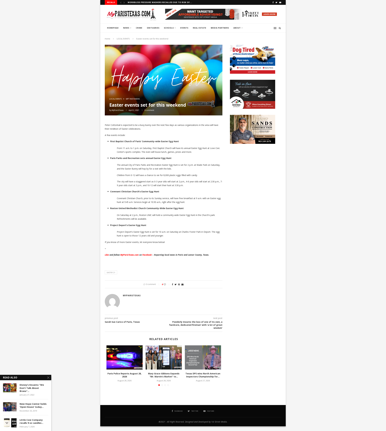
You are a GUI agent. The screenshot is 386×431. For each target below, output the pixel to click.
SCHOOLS (169, 28)
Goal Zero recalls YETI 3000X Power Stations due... (158, 2)
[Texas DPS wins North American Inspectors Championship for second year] (203, 357)
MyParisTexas (117, 110)
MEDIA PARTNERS (220, 28)
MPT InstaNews (133, 99)
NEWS (126, 28)
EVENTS (184, 28)
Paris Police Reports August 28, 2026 (124, 375)
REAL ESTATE (199, 28)
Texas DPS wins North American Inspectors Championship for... (202, 375)
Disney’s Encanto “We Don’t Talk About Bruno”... (32, 387)
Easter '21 (111, 272)
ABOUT (237, 28)
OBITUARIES (153, 28)
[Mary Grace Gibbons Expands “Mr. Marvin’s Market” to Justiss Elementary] (164, 357)
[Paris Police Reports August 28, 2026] (124, 357)
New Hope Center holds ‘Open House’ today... (33, 405)
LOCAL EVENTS (123, 38)
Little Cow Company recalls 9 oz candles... (31, 421)
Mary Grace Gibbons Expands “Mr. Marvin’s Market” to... (163, 375)
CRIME (139, 28)
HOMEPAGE (113, 28)
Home (107, 38)
